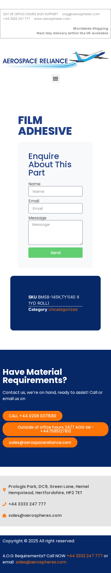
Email (33, 201)
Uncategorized (63, 309)
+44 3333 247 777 (85, 556)
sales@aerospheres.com (41, 562)
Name (34, 184)
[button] (55, 78)
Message (37, 218)
